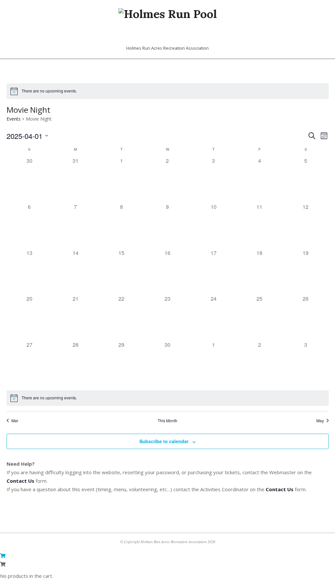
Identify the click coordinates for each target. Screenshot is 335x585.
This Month (167, 420)
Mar (14, 420)
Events (14, 119)
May (320, 420)
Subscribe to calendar (163, 441)
